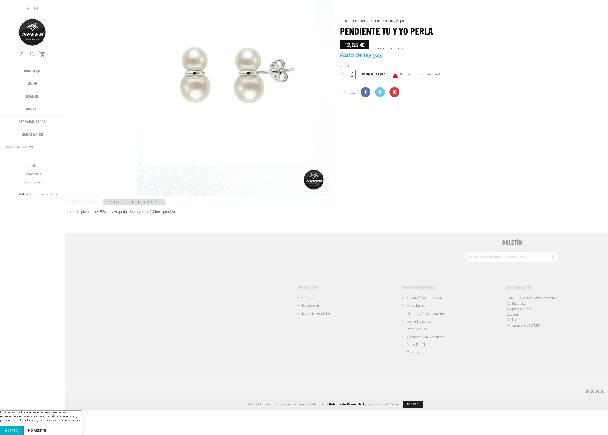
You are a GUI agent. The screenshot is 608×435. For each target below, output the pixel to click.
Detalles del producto (134, 202)
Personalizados (19, 147)
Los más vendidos (316, 313)
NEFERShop (13, 194)
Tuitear (380, 92)
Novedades (310, 305)
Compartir (365, 92)
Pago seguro (416, 329)
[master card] (592, 390)
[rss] (602, 390)
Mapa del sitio (417, 345)
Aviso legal (415, 305)
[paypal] (597, 390)
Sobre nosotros (32, 182)
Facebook (28, 8)
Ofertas (307, 297)
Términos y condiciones (425, 313)
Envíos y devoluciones (424, 297)
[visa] (587, 390)
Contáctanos (32, 174)
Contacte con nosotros (424, 337)
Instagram (36, 8)
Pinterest (394, 92)
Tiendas (32, 166)
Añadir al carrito (372, 74)
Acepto (11, 430)
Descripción (83, 202)
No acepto (37, 430)
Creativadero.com (48, 194)
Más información (69, 420)
